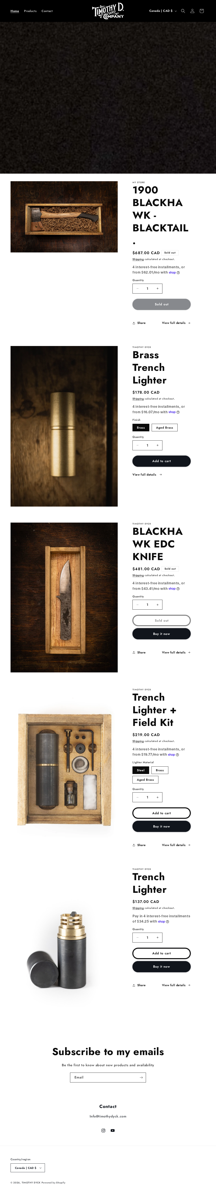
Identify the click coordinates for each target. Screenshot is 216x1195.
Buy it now (161, 634)
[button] (183, 11)
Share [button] (141, 323)
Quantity (138, 280)
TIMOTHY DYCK (31, 1182)
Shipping (138, 259)
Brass (141, 427)
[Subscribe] (141, 1077)
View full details (174, 323)
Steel (141, 770)
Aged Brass (164, 427)
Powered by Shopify (53, 1182)
